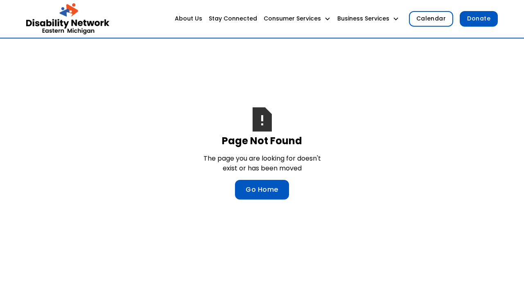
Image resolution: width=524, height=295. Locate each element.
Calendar (431, 18)
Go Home (262, 189)
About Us (188, 18)
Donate (478, 18)
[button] (297, 18)
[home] (67, 19)
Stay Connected (233, 18)
